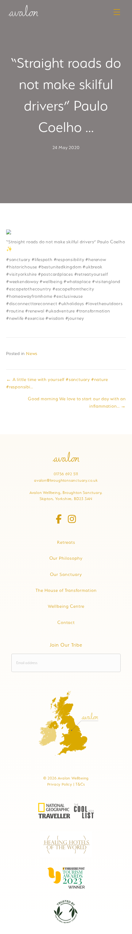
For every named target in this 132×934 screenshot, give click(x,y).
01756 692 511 (66, 474)
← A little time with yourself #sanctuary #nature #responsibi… (57, 383)
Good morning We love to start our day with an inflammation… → (77, 402)
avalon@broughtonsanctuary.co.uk (66, 480)
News (31, 353)
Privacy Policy (59, 784)
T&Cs (80, 784)
